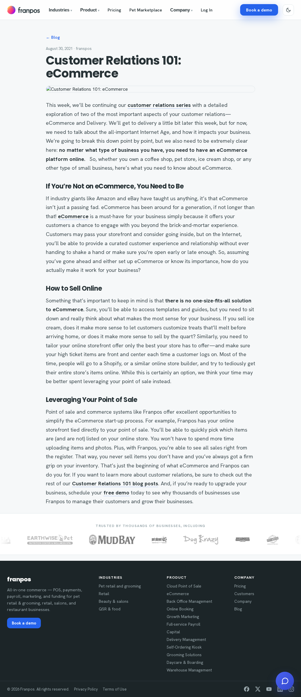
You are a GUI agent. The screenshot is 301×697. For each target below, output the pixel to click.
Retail (104, 593)
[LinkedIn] (280, 689)
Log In (207, 10)
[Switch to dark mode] (288, 10)
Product (89, 10)
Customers (244, 593)
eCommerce (178, 593)
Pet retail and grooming (120, 586)
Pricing (114, 10)
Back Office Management (189, 601)
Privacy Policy (86, 689)
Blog (238, 609)
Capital (173, 631)
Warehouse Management (189, 670)
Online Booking (180, 609)
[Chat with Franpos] (285, 681)
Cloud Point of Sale (184, 586)
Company (181, 10)
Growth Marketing (183, 616)
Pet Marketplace (145, 10)
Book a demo (259, 10)
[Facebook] (246, 689)
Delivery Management (186, 639)
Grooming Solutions (184, 654)
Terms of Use (115, 689)
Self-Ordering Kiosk (184, 647)
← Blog (53, 37)
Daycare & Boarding (185, 662)
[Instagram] (291, 689)
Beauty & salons (113, 601)
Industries (60, 10)
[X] (257, 689)
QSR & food (110, 609)
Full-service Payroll (183, 624)
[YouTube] (269, 689)
